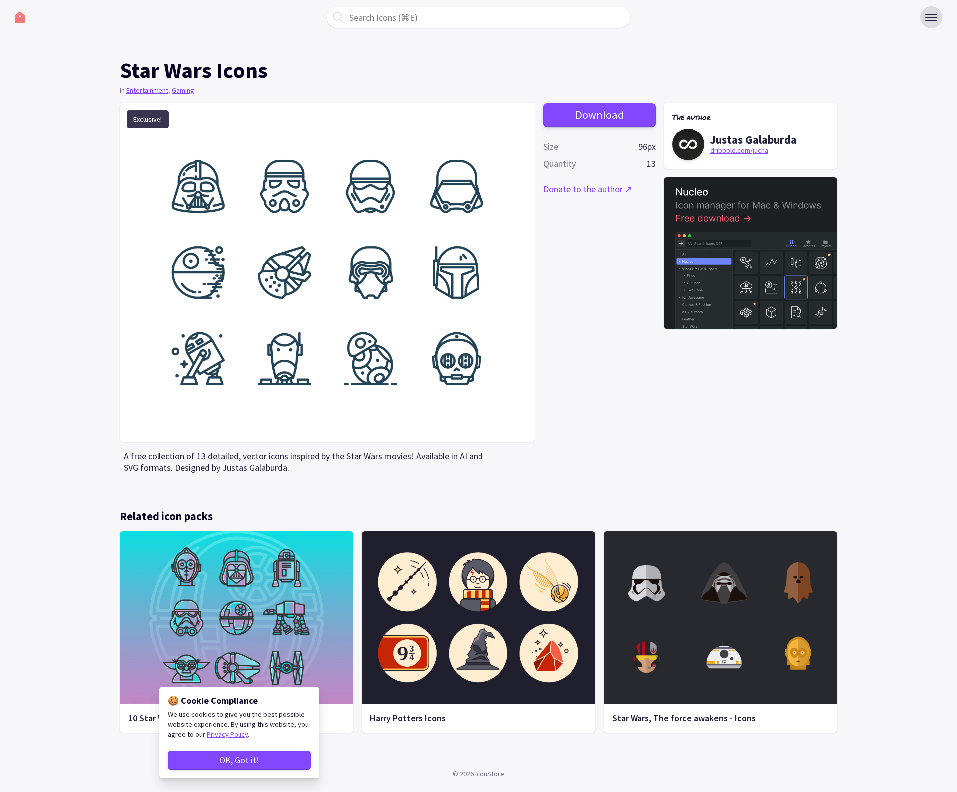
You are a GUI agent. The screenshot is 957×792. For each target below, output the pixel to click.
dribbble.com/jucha (739, 150)
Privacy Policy (227, 734)
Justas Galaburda (753, 140)
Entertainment (147, 90)
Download (599, 115)
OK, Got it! (239, 760)
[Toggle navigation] (931, 17)
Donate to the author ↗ (587, 189)
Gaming (183, 90)
